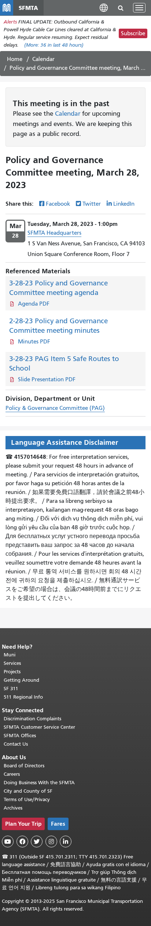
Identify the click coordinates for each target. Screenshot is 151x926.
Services (12, 663)
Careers (12, 774)
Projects (12, 672)
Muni (9, 655)
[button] (104, 7)
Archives (13, 808)
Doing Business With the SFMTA (39, 782)
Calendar (43, 59)
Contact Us (16, 744)
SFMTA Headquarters (54, 233)
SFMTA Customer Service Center (39, 727)
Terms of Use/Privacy (27, 799)
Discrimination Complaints (32, 719)
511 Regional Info (23, 697)
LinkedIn (124, 204)
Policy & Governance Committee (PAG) (55, 408)
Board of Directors (24, 766)
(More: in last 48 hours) (54, 45)
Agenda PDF (33, 303)
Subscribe (133, 33)
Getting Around (21, 680)
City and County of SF (28, 791)
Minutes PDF (34, 341)
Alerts (10, 22)
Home (14, 59)
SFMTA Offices (20, 735)
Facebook (58, 204)
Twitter (91, 204)
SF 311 (11, 688)
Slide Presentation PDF (47, 379)
